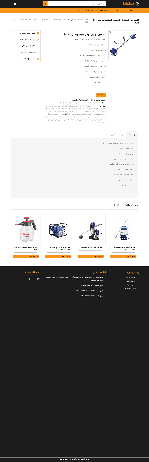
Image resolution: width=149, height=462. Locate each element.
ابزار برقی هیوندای (68, 105)
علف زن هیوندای (58, 114)
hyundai (95, 105)
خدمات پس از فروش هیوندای (55, 108)
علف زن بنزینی (46, 19)
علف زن (51, 111)
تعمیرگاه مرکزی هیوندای (76, 108)
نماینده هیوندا (67, 119)
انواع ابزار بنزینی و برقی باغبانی (63, 19)
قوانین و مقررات (103, 10)
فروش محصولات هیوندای (82, 117)
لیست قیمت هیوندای (52, 117)
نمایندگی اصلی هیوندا (97, 119)
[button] (110, 32)
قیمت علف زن (66, 117)
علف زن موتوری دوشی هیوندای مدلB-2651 (82, 114)
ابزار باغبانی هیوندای (83, 105)
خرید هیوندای (60, 111)
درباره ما (79, 10)
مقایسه (101, 94)
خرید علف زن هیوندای (74, 111)
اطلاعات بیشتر (131, 256)
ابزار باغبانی (79, 19)
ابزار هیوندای (56, 105)
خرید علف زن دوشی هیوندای (95, 111)
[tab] (132, 134)
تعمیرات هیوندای (92, 108)
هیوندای (58, 119)
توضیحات (132, 134)
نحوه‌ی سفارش (131, 285)
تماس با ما (89, 10)
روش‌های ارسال (131, 281)
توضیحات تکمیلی (117, 134)
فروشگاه (116, 10)
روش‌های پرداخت (130, 277)
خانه (86, 19)
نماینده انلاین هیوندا (81, 119)
